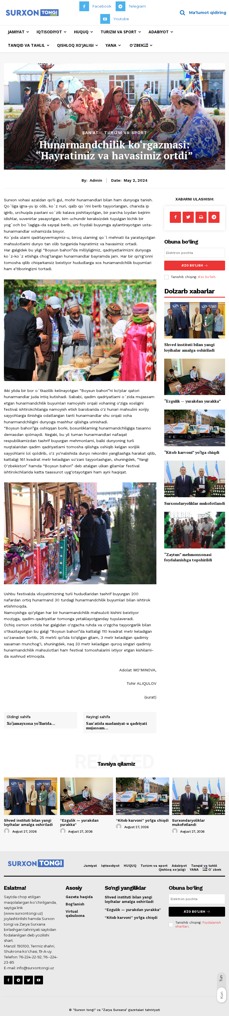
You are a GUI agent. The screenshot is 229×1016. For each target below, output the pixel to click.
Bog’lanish (75, 904)
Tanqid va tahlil (204, 866)
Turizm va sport (125, 133)
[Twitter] (188, 217)
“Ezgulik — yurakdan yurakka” (192, 401)
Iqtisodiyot (110, 866)
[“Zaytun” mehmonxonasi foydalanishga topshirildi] (194, 530)
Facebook (101, 6)
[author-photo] (7, 831)
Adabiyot (179, 866)
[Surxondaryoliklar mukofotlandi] (194, 479)
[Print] (201, 217)
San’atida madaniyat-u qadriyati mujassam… (116, 726)
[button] (201, 12)
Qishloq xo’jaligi (172, 870)
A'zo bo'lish (206, 277)
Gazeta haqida (79, 897)
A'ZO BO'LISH (192, 265)
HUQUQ (130, 866)
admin (96, 180)
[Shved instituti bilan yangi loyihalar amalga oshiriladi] (194, 320)
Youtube (121, 19)
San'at (90, 133)
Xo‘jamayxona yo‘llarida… (31, 723)
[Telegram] (120, 6)
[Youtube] (105, 19)
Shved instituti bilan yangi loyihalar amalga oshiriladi (189, 347)
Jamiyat (90, 866)
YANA (194, 870)
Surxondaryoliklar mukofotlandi (194, 503)
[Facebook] (84, 6)
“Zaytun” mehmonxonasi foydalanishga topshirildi (188, 557)
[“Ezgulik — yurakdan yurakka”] (194, 377)
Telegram (137, 6)
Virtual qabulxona (75, 913)
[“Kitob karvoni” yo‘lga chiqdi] (194, 428)
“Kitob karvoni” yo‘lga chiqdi (191, 452)
